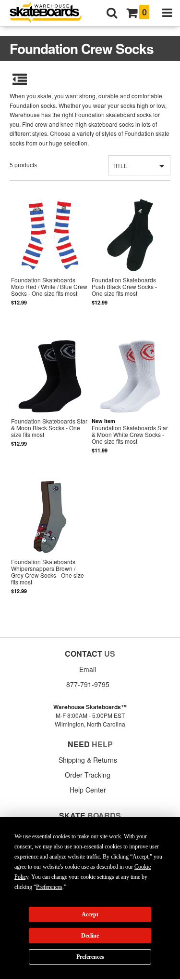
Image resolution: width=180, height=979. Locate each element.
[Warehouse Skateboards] (50, 13)
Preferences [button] (49, 887)
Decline (90, 935)
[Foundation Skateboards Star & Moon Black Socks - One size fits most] (50, 399)
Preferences (90, 956)
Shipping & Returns (88, 760)
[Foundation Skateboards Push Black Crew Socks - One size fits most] (130, 258)
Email (87, 669)
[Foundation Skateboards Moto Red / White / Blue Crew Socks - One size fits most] (50, 258)
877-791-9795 (87, 684)
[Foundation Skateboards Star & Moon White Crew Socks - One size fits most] (130, 399)
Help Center (88, 789)
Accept (90, 914)
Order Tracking (87, 775)
